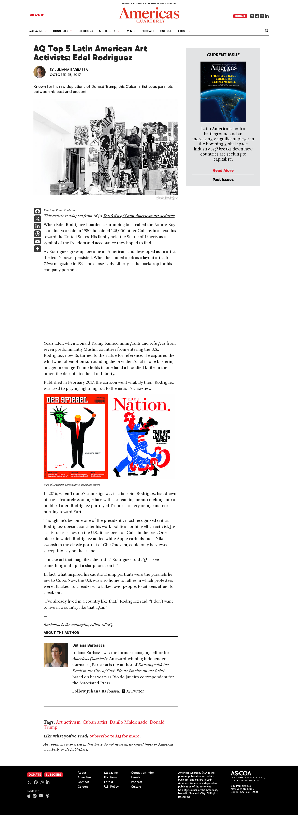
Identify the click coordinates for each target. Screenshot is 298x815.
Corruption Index (142, 773)
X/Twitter (134, 691)
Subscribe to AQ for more (115, 736)
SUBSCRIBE (36, 15)
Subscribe (53, 775)
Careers (83, 786)
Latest (108, 782)
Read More (223, 170)
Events (130, 31)
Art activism (68, 722)
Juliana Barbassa (71, 69)
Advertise (84, 777)
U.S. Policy (111, 786)
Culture (166, 31)
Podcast (147, 31)
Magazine (111, 773)
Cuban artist (95, 722)
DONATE (240, 16)
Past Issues (223, 179)
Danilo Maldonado (129, 722)
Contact (83, 782)
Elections (85, 31)
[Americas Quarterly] (149, 14)
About (82, 773)
